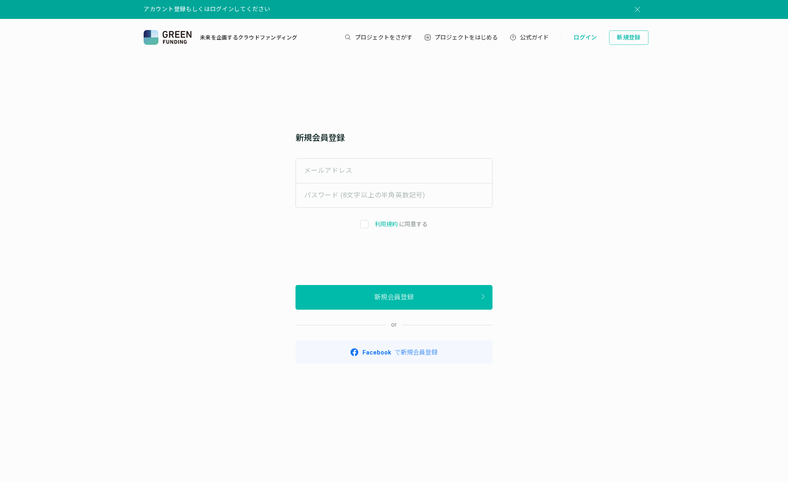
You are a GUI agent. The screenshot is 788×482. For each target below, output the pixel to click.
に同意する (401, 224)
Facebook (400, 352)
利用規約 (386, 224)
